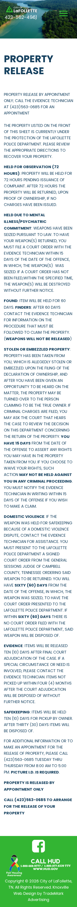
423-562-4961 (21, 18)
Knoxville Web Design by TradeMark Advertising (41, 894)
